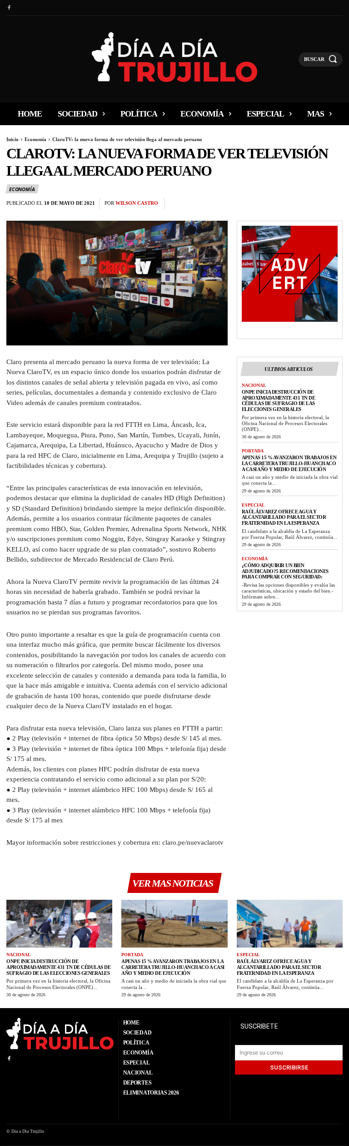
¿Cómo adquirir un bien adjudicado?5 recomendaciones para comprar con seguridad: (285, 571)
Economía (35, 139)
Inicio (12, 139)
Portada (253, 450)
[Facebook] (8, 8)
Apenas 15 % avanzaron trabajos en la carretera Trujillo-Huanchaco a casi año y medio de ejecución (289, 463)
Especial (253, 504)
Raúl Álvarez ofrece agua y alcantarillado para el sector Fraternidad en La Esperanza (284, 517)
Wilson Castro (136, 203)
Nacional (254, 385)
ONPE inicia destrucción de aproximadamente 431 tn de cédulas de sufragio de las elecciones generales (278, 400)
